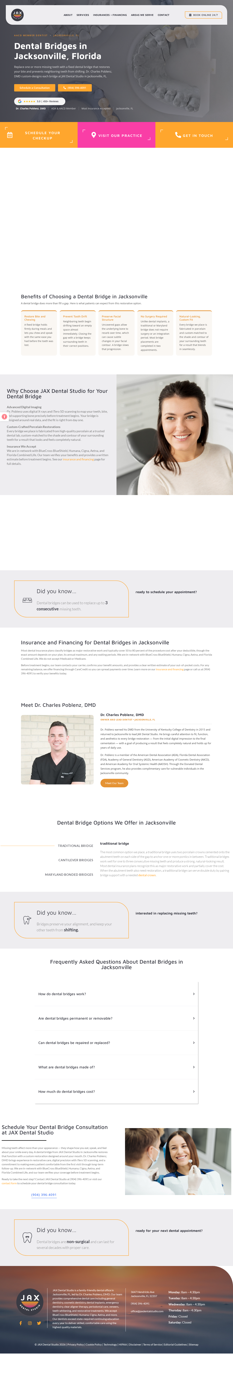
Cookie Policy (94, 1344)
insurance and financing (78, 459)
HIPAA (123, 1344)
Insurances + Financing (110, 14)
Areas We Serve (142, 14)
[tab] (47, 845)
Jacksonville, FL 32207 (144, 1296)
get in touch (198, 135)
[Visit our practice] (94, 135)
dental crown (147, 875)
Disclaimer (135, 1344)
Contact (163, 14)
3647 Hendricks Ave (142, 1291)
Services (83, 14)
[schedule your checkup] (10, 135)
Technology (110, 1344)
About (68, 14)
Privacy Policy (75, 1344)
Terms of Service (152, 1344)
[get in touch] (178, 135)
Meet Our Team (114, 783)
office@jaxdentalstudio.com (147, 1311)
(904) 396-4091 (140, 1303)
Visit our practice (120, 135)
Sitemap (193, 1344)
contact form (9, 1183)
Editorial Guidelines (175, 1344)
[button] (4, 416)
